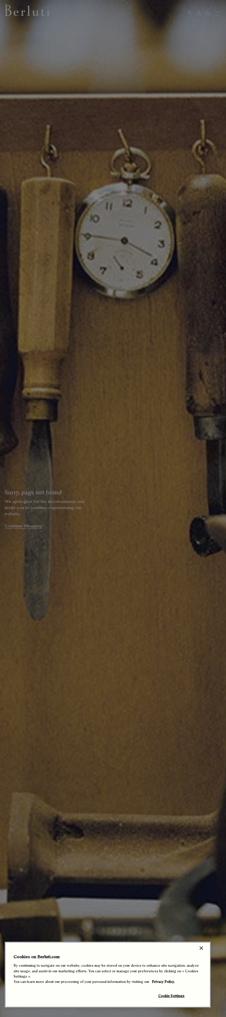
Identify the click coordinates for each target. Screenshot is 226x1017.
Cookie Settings (171, 995)
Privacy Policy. (163, 981)
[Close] (201, 948)
